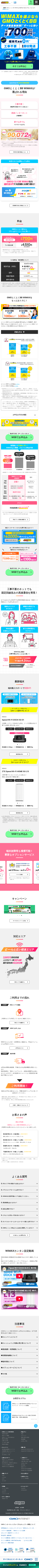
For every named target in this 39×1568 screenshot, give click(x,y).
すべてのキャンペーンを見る (19, 920)
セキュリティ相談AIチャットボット (10, 1533)
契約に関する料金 (25, 1437)
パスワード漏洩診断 (6, 1530)
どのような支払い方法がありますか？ (14, 1215)
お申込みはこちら (20, 1048)
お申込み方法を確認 (19, 415)
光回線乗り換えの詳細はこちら (19, 205)
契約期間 (23, 1439)
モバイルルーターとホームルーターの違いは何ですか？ (19, 1221)
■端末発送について (7, 1361)
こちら (18, 384)
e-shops (4, 1477)
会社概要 (22, 1507)
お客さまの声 (5, 1440)
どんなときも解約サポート (8, 1464)
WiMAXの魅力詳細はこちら (19, 152)
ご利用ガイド (24, 1457)
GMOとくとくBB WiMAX (8, 1431)
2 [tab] (19, 744)
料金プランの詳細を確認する (19, 519)
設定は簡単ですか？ (9, 1209)
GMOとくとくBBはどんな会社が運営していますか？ (18, 1228)
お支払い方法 (24, 1441)
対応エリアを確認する (19, 982)
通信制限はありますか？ (10, 1202)
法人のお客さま (24, 1473)
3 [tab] (21, 744)
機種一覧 (23, 1447)
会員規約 (17, 1507)
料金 (22, 1433)
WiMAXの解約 (5, 1444)
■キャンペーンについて (9, 1337)
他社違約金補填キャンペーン (8, 1449)
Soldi (3, 1475)
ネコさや (4, 1480)
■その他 (4, 1374)
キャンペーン (5, 1447)
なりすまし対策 (28, 1540)
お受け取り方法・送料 (26, 1461)
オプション (23, 1435)
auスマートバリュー (6, 1452)
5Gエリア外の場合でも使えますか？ (13, 1183)
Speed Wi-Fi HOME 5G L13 (27, 1451)
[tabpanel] (20, 737)
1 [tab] (17, 744)
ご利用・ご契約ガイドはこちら (19, 1105)
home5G (23, 1488)
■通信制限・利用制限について (11, 1349)
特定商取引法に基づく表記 (13, 1510)
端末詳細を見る (19, 754)
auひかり (4, 1491)
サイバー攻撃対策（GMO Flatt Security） (11, 1540)
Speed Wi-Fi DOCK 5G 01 (27, 1449)
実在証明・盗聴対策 (6, 1535)
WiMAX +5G (5, 1498)
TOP (36, 1426)
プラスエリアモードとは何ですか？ (13, 1190)
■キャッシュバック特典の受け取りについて (16, 1343)
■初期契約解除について (9, 1355)
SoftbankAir (24, 1490)
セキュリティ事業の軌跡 (7, 1542)
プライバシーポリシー (25, 1510)
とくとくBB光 (5, 1488)
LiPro (3, 1479)
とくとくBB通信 (25, 1478)
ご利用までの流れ (25, 1459)
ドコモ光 (4, 1490)
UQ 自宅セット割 (6, 1454)
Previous (3, 873)
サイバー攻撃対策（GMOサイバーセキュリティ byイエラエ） (17, 1538)
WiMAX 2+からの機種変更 (8, 1466)
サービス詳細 (19, 874)
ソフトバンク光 (5, 1493)
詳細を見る (18, 332)
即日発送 (23, 1465)
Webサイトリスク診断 (19, 1530)
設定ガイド (23, 1466)
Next (36, 873)
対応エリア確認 (5, 1435)
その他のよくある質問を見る (19, 1235)
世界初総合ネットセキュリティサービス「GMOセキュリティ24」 (18, 1528)
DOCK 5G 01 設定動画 (26, 1468)
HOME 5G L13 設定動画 (26, 1470)
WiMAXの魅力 (5, 1433)
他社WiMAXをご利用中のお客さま (9, 1462)
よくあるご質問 (5, 1442)
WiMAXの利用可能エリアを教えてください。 (16, 1196)
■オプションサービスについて (11, 1368)
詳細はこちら (6, 9)
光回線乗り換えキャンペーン (8, 1451)
